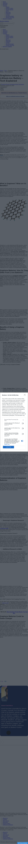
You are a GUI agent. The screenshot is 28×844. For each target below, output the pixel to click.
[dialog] (14, 422)
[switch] (22, 423)
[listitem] (14, 420)
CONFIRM (8, 447)
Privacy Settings (23, 843)
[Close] (25, 395)
